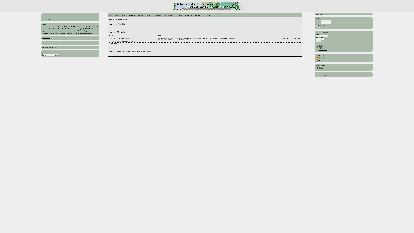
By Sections (322, 48)
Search (140, 15)
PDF (288, 38)
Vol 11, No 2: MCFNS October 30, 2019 (119, 38)
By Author (321, 46)
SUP (291, 38)
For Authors (48, 18)
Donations (46, 38)
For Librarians (48, 19)
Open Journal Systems (49, 47)
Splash (197, 15)
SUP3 (299, 38)
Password (318, 23)
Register (132, 15)
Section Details (122, 19)
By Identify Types (323, 50)
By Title (320, 47)
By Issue (321, 45)
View (320, 67)
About (117, 15)
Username (318, 21)
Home (110, 15)
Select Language (46, 53)
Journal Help (319, 14)
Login (124, 15)
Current (149, 15)
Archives (158, 15)
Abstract (283, 38)
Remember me (322, 25)
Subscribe (321, 68)
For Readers (48, 16)
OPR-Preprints (208, 15)
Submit (179, 15)
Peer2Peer (188, 15)
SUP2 (295, 38)
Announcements (169, 15)
